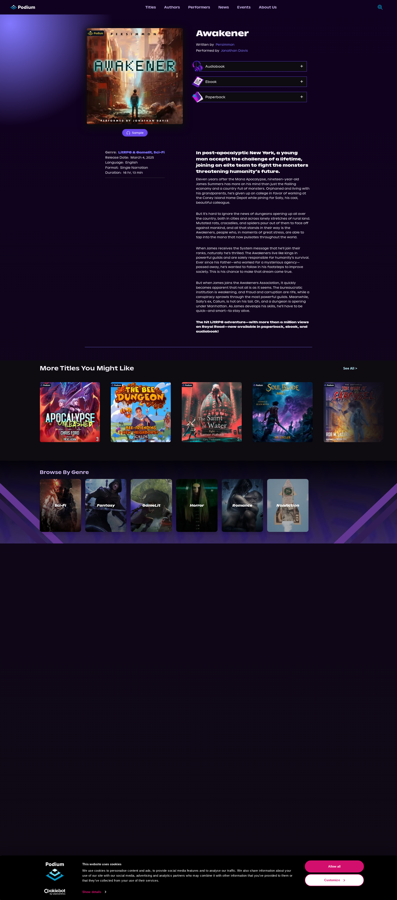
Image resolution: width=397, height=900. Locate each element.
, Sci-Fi (158, 152)
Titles (150, 7)
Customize (332, 880)
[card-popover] (69, 412)
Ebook (211, 82)
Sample (137, 133)
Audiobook (215, 66)
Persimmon (225, 45)
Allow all (334, 866)
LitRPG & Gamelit (135, 152)
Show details (91, 892)
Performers (199, 7)
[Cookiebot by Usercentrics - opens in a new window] (55, 892)
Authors (172, 7)
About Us (268, 7)
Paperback (215, 97)
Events (244, 7)
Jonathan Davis (234, 51)
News (223, 7)
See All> (350, 368)
